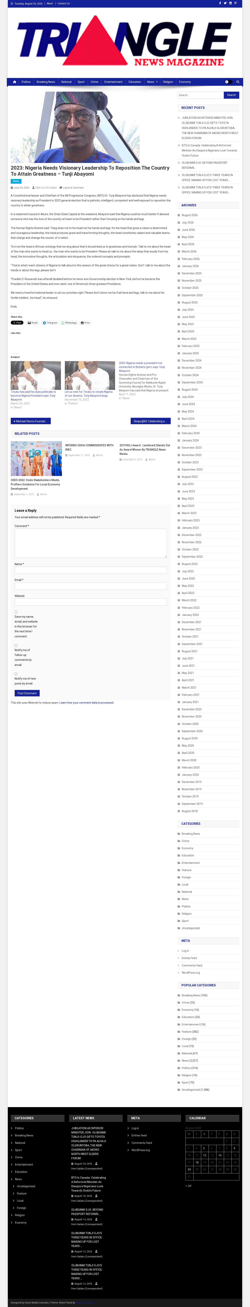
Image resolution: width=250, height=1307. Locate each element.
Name (19, 564)
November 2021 (192, 629)
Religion (168, 81)
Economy (185, 81)
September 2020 (192, 731)
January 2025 (190, 353)
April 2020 (188, 752)
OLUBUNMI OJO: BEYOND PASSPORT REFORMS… (205, 165)
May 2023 (188, 498)
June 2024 (188, 404)
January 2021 (190, 702)
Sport (81, 81)
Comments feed (192, 965)
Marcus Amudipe (46, 187)
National (66, 81)
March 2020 (189, 760)
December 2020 (192, 709)
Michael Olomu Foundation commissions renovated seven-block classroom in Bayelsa (33, 421)
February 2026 (191, 258)
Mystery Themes (85, 1302)
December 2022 (192, 535)
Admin (43, 494)
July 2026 (188, 222)
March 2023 (189, 513)
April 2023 (188, 505)
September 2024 (192, 382)
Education (135, 81)
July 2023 (188, 484)
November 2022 (192, 542)
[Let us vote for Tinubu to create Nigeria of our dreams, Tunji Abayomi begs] (90, 375)
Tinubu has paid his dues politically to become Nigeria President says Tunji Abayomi (33, 395)
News (150, 81)
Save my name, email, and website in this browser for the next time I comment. (26, 626)
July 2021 (188, 658)
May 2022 (188, 585)
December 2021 (192, 622)
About (50, 3)
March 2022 (189, 600)
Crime (94, 81)
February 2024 (191, 433)
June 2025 (188, 316)
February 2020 (191, 767)
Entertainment (113, 81)
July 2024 (188, 396)
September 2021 (192, 644)
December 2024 (192, 360)
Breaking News (46, 81)
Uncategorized (191, 928)
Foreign (186, 877)
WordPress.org (191, 972)
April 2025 (188, 331)
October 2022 (190, 549)
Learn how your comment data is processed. (87, 702)
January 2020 (190, 774)
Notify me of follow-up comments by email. (23, 657)
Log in (185, 950)
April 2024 (188, 418)
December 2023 (192, 447)
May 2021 (188, 673)
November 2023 (192, 455)
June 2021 (188, 665)
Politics (26, 81)
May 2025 (188, 324)
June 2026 (188, 229)
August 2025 (190, 302)
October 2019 (190, 796)
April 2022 (188, 593)
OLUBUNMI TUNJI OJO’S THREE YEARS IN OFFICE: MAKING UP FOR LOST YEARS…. (207, 178)
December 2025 (192, 273)
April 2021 (188, 680)
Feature (186, 870)
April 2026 (188, 244)
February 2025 (191, 346)
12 (204, 1155)
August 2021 (190, 651)
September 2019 (192, 803)
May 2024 (188, 411)
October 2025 (190, 287)
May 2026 (188, 237)
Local (185, 884)
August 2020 (190, 738)
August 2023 (190, 476)
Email (19, 579)
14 (219, 1155)
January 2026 (190, 266)
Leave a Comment (73, 187)
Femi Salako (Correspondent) (87, 1168)
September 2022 (192, 556)
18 (197, 1162)
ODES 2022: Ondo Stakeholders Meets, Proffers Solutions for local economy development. (35, 484)
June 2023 (188, 491)
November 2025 (192, 280)
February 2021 (191, 694)
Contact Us (64, 3)
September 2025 (192, 295)
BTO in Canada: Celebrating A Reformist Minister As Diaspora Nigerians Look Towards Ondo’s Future (209, 150)
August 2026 (190, 215)
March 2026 (189, 251)
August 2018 (190, 811)
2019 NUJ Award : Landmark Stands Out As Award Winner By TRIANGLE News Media (145, 449)
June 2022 (188, 578)
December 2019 (192, 782)
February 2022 (191, 607)
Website (20, 596)
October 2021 (190, 636)
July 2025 (188, 309)
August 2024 (190, 389)
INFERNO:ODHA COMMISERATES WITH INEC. (89, 447)
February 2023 (191, 520)
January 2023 (190, 527)
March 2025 (189, 338)
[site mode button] (229, 82)
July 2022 (188, 571)
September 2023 (192, 469)
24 (189, 1169)
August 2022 (190, 563)
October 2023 (190, 462)
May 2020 (188, 745)
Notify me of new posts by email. (25, 681)
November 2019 (192, 789)
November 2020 (192, 716)
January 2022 (190, 614)
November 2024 (192, 367)
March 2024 (189, 426)
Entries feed (189, 958)
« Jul (188, 1185)
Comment (22, 526)
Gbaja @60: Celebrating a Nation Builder (152, 421)
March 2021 (189, 687)
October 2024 (190, 375)
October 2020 (190, 724)
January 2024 (190, 440)
